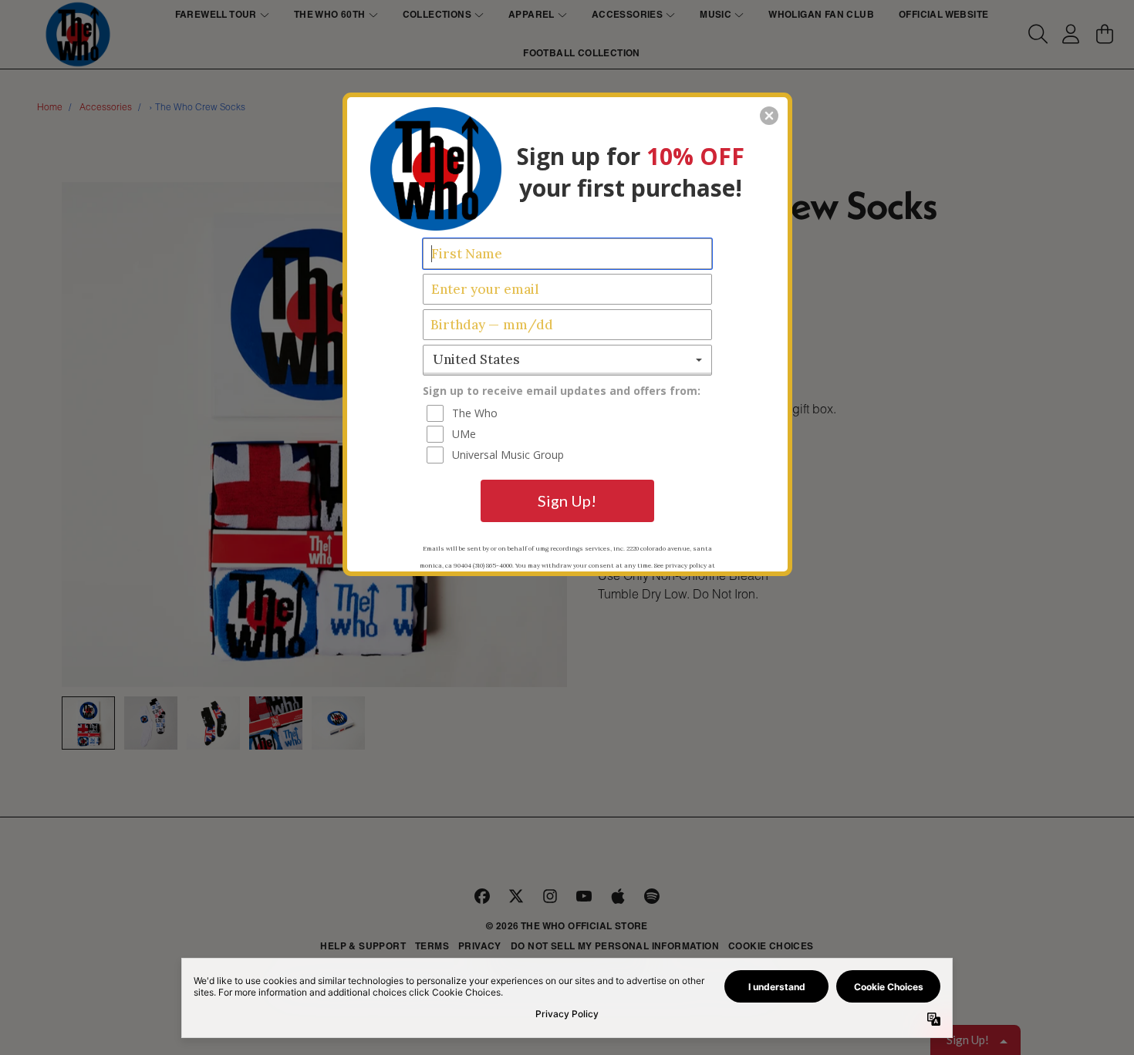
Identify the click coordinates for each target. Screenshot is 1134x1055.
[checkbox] (569, 413)
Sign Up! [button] (567, 500)
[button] (769, 115)
